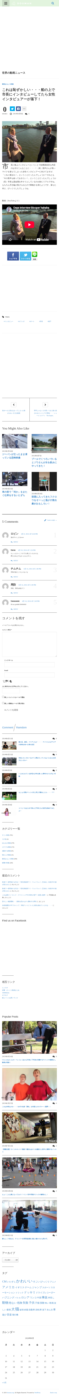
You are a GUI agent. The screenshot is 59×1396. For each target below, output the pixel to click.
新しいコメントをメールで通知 (14, 697)
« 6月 (4, 1382)
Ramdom (21, 727)
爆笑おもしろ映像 (8, 84)
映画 (51, 1303)
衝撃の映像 (5, 863)
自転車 (38, 1309)
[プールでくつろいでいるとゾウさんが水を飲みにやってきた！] (44, 443)
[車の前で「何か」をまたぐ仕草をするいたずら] (14, 479)
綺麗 (26, 1310)
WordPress (37, 1392)
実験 (42, 1303)
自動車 (31, 1309)
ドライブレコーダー (45, 1292)
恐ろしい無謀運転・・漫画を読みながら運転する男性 (19, 901)
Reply (15, 542)
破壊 (22, 1310)
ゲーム (28, 1287)
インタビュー (9, 321)
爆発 (9, 1310)
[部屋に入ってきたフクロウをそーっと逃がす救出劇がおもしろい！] (44, 481)
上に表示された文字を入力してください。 (15, 686)
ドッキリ (29, 1292)
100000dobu (5, 993)
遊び (4, 1315)
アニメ (53, 1282)
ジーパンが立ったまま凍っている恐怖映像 (14, 456)
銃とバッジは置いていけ (10, 998)
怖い (47, 1303)
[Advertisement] (29, 37)
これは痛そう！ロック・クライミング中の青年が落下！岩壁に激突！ (24, 895)
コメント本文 (7, 630)
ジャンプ (37, 1287)
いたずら (11, 1281)
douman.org (10, 1392)
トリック (19, 1293)
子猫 (37, 1303)
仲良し (51, 1298)
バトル (18, 1298)
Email (6, 670)
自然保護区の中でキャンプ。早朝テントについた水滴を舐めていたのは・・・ (27, 905)
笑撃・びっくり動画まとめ (10, 990)
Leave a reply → (52, 520)
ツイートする (26, 256)
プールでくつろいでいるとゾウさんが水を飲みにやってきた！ (44, 462)
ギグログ (5, 995)
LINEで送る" (34, 256)
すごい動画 (5, 835)
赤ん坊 (50, 1310)
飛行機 (15, 1315)
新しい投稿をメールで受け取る (14, 703)
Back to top (53, 1392)
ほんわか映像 (6, 843)
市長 (41, 321)
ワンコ (33, 1297)
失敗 (25, 1302)
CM (4, 1281)
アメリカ (8, 1287)
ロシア (25, 1297)
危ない (13, 1302)
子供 (32, 1302)
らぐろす (5, 988)
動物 (5, 1302)
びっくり (45, 1281)
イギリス (19, 1287)
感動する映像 (6, 851)
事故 (45, 1297)
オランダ (21, 321)
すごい (36, 1281)
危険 (19, 1302)
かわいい (24, 1281)
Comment (7, 727)
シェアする (13, 256)
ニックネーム (8, 660)
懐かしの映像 (6, 855)
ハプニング (8, 1297)
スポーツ (46, 1287)
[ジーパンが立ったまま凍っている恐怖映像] (14, 441)
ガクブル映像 (6, 847)
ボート (32, 321)
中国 (39, 1298)
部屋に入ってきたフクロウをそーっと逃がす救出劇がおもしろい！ (44, 500)
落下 (49, 321)
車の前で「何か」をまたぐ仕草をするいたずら (14, 493)
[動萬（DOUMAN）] (21, 3)
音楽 (9, 1314)
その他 (4, 839)
